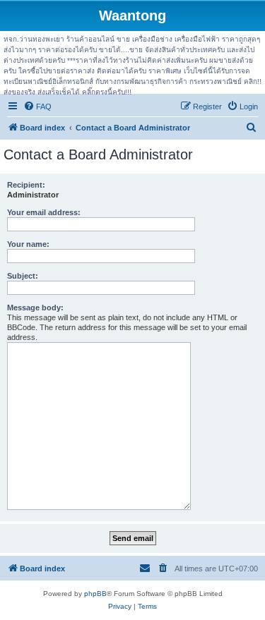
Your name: (28, 244)
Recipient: (26, 185)
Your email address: (44, 212)
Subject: (22, 276)
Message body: (35, 307)
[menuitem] (37, 106)
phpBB (95, 593)
